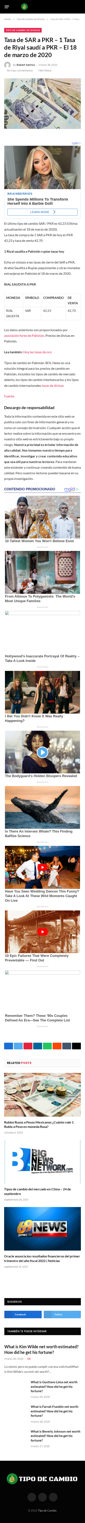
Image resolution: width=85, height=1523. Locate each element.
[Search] (79, 6)
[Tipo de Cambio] (43, 6)
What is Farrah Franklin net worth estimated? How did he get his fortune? (54, 1411)
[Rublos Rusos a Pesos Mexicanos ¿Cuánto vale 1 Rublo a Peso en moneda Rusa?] (42, 1094)
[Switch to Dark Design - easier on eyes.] (72, 7)
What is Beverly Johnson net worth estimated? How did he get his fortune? (55, 1435)
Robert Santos (26, 65)
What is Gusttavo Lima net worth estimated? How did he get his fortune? (54, 1386)
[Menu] (7, 6)
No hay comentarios (20, 70)
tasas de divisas (53, 385)
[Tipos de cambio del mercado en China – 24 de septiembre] (42, 1161)
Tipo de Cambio (47, 1510)
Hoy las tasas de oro (37, 352)
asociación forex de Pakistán (24, 335)
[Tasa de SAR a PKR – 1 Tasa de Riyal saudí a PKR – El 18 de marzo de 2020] (42, 103)
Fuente (9, 396)
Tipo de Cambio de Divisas (23, 30)
